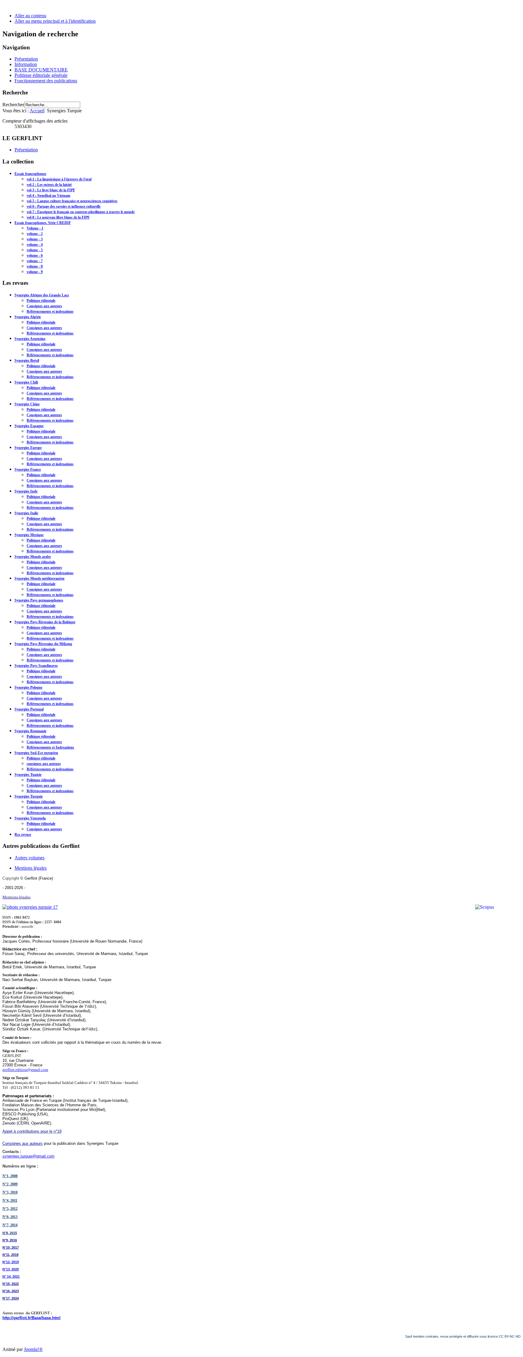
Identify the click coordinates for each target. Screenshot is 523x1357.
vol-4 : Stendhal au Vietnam (48, 195)
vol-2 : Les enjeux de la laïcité (49, 185)
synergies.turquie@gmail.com (28, 1156)
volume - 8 (35, 266)
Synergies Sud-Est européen (36, 753)
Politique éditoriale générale (41, 75)
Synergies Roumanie (30, 731)
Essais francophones (30, 174)
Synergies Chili (26, 382)
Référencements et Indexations (50, 747)
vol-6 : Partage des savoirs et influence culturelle (63, 206)
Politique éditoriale (41, 300)
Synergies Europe (28, 448)
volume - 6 (35, 255)
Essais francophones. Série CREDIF (43, 223)
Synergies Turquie (29, 796)
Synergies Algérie (28, 317)
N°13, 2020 (10, 1269)
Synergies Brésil (27, 360)
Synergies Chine (27, 404)
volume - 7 (35, 261)
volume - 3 (35, 239)
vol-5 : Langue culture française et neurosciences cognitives (72, 201)
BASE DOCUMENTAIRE (41, 69)
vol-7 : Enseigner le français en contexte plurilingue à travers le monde (81, 212)
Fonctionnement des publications (46, 80)
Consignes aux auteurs (44, 306)
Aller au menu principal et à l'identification (55, 21)
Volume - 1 (35, 228)
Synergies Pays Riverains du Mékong (43, 644)
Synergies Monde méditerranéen (39, 578)
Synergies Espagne (29, 426)
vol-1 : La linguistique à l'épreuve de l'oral (59, 179)
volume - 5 (35, 250)
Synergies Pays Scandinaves (36, 666)
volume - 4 (35, 244)
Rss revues (23, 834)
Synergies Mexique (29, 535)
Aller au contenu (30, 15)
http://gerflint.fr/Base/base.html (31, 1318)
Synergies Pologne (28, 687)
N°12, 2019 (10, 1262)
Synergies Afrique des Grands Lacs (42, 295)
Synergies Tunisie (28, 774)
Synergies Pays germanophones (39, 600)
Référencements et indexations (50, 311)
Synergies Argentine (30, 339)
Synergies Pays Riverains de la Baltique (45, 622)
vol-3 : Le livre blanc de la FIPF (51, 190)
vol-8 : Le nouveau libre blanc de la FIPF (58, 217)
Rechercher (13, 104)
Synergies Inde (26, 491)
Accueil (37, 110)
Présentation (26, 58)
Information (26, 64)
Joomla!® (33, 1349)
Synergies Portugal (29, 709)
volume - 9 (35, 272)
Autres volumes (29, 857)
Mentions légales (31, 868)
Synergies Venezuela (30, 818)
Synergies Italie (26, 513)
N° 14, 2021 (11, 1276)
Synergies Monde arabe (33, 557)
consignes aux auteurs (44, 764)
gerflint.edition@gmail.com (25, 1069)
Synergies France (28, 469)
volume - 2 (35, 234)
